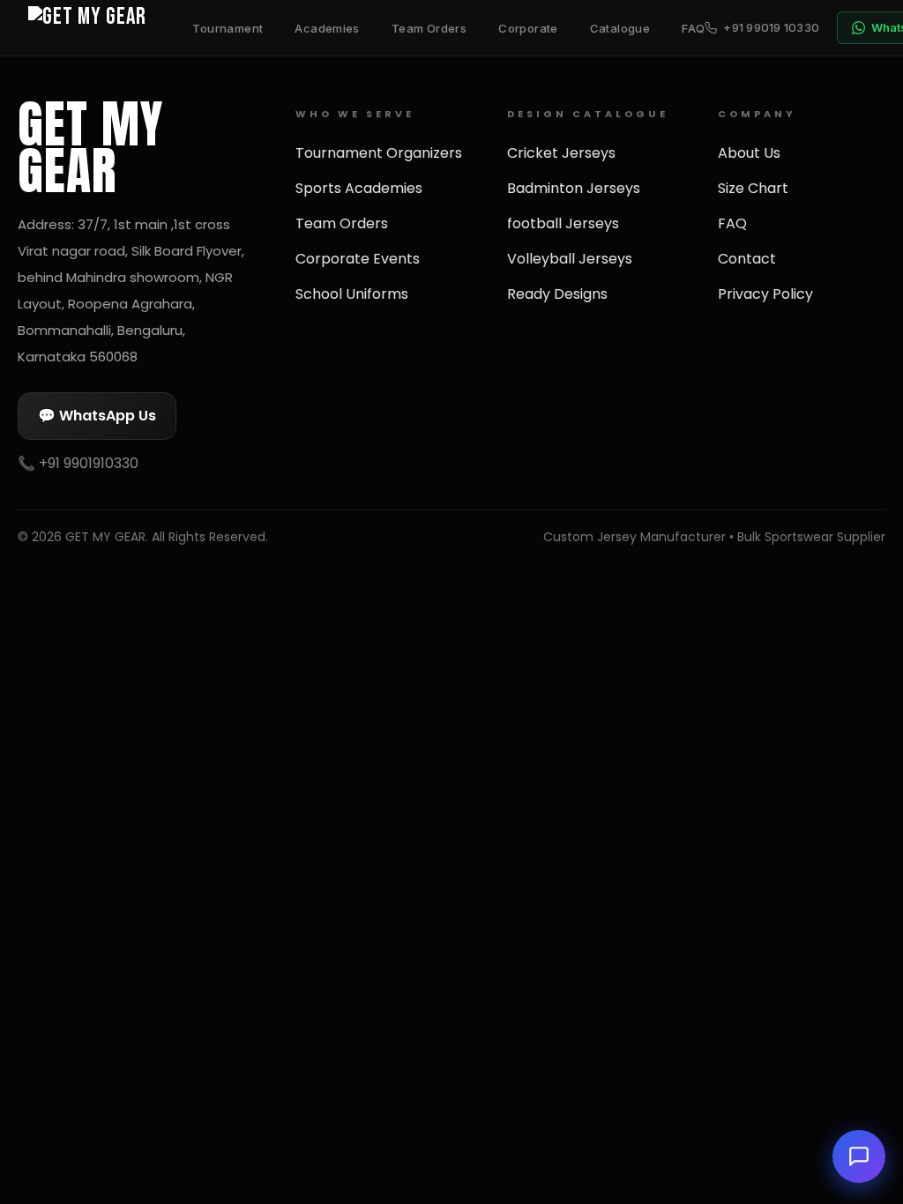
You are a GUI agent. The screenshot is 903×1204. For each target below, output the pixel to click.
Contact (747, 259)
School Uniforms (351, 294)
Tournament (227, 28)
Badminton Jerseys (573, 188)
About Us (749, 153)
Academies (327, 28)
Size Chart (753, 188)
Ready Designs (557, 294)
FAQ (693, 28)
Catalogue (620, 28)
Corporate (528, 28)
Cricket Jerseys (561, 153)
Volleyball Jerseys (569, 259)
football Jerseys (563, 223)
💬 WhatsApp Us (97, 415)
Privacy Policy (765, 294)
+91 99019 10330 (771, 27)
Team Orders (429, 28)
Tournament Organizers (378, 153)
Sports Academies (358, 188)
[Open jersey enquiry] (858, 1156)
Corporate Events (357, 259)
